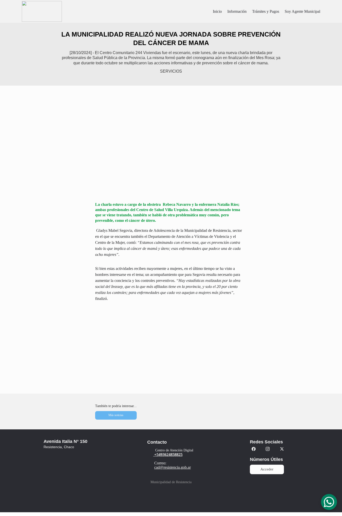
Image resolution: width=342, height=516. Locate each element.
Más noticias (115, 415)
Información (237, 11)
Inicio (217, 11)
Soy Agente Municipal (302, 11)
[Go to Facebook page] (254, 449)
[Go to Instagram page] (268, 449)
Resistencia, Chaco (59, 447)
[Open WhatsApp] (329, 502)
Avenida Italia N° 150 (65, 441)
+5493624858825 (168, 454)
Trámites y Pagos (265, 11)
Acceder (266, 469)
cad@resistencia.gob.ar (172, 467)
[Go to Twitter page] (282, 449)
